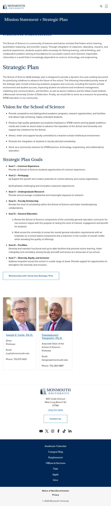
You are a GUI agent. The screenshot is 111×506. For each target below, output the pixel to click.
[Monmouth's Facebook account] (58, 431)
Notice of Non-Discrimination (55, 490)
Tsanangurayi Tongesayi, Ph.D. (52, 336)
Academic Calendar (55, 446)
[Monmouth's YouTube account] (41, 431)
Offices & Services (55, 463)
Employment (55, 457)
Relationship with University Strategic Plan (31, 275)
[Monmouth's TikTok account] (64, 431)
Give (55, 480)
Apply (55, 474)
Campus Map (55, 451)
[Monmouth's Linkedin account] (70, 431)
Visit (55, 468)
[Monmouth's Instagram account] (52, 431)
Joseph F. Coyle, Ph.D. (19, 335)
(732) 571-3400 (55, 410)
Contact (52, 418)
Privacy (55, 494)
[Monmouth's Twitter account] (47, 431)
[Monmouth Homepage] (14, 6)
